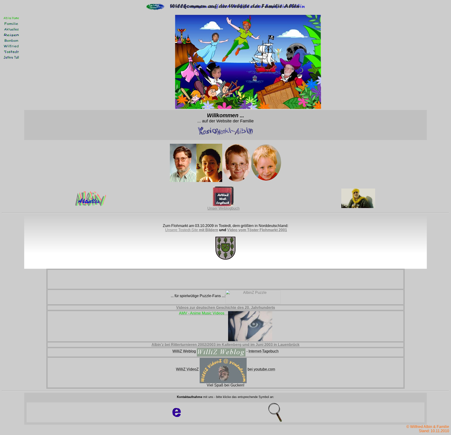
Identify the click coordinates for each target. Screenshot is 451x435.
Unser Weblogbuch (223, 208)
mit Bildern (208, 230)
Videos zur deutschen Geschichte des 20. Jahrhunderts (225, 308)
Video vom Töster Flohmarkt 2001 (257, 230)
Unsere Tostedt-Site (182, 230)
